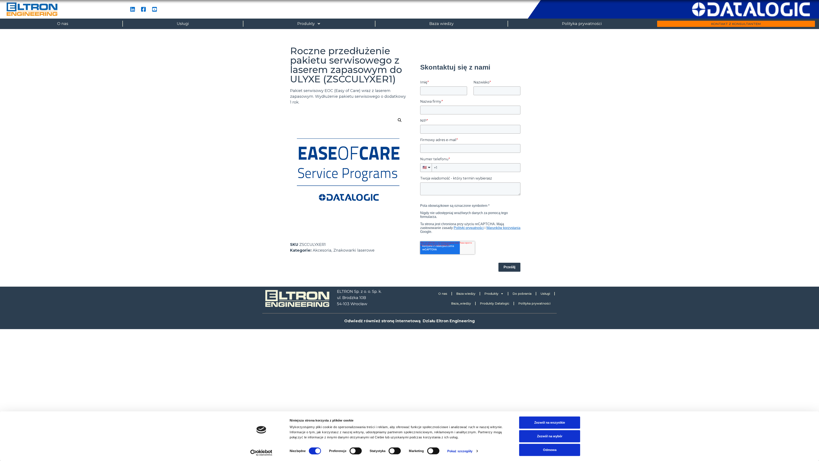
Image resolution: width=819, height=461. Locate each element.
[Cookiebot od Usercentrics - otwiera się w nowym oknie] (261, 452)
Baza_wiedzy (461, 303)
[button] (400, 120)
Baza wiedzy (441, 23)
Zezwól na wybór (549, 436)
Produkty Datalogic (494, 303)
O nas (62, 23)
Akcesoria (322, 250)
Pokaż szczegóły (460, 451)
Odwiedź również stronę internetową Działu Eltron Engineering (409, 321)
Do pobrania (522, 294)
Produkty (306, 23)
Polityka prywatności (582, 23)
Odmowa (549, 450)
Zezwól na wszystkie (549, 422)
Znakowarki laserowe (354, 250)
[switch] (356, 450)
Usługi (183, 23)
